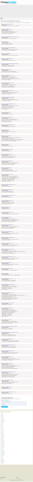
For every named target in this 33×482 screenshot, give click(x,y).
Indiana (2, 427)
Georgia (2, 423)
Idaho (2, 425)
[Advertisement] (16, 11)
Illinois (2, 426)
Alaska (2, 414)
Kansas (2, 429)
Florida (2, 422)
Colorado (3, 418)
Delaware (3, 420)
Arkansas (3, 416)
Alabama (3, 413)
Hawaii (2, 424)
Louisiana (3, 431)
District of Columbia (4, 421)
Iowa (2, 428)
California (3, 417)
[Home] (8, 3)
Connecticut (3, 419)
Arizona (2, 415)
